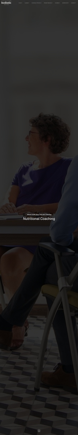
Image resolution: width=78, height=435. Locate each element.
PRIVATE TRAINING (48, 2)
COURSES (57, 2)
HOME (20, 2)
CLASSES (26, 2)
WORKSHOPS (65, 2)
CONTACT (73, 2)
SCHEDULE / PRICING (36, 2)
